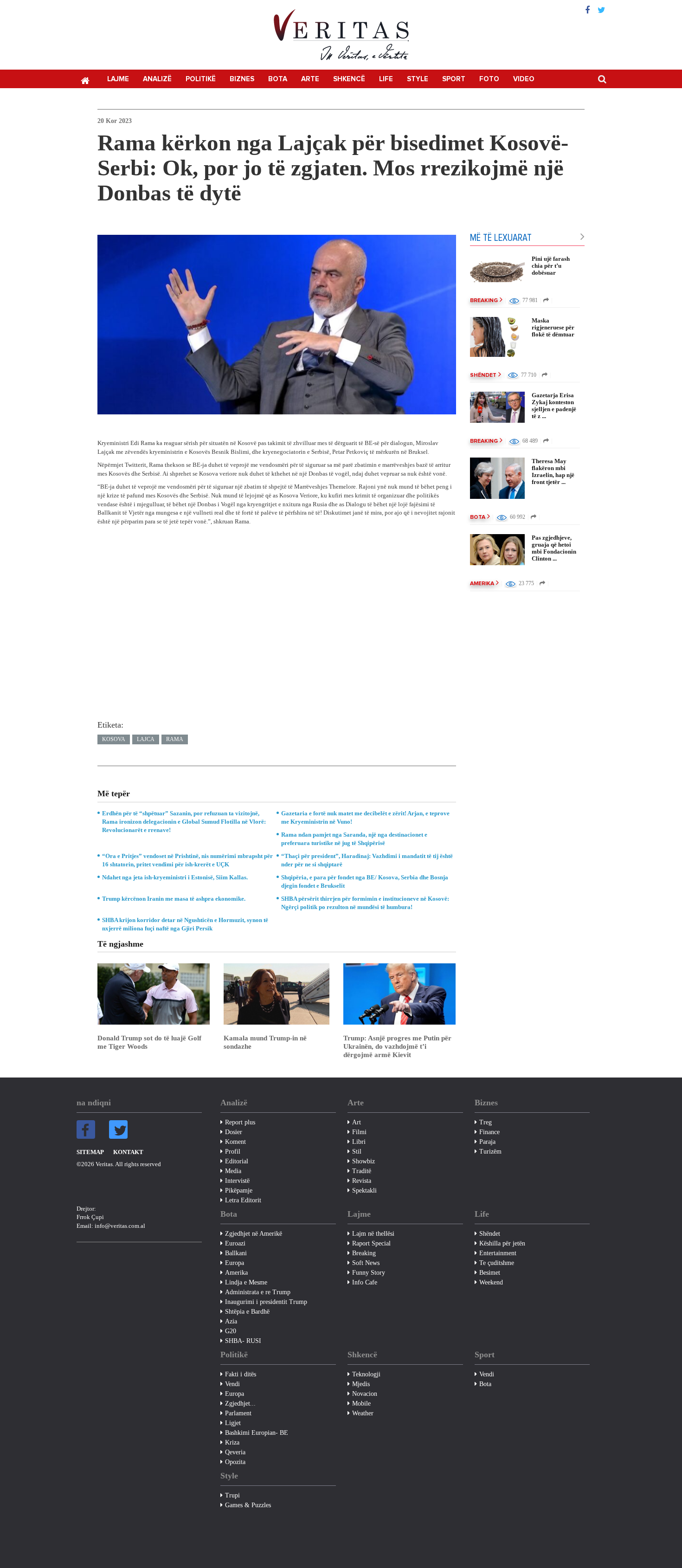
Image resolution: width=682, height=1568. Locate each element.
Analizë (157, 79)
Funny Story (368, 1272)
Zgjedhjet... (240, 1403)
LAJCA (145, 739)
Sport (453, 79)
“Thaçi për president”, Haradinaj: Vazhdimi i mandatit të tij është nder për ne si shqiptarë (367, 860)
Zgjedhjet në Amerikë (253, 1233)
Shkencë (349, 79)
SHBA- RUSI (243, 1340)
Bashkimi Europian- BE (256, 1432)
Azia (231, 1321)
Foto (489, 79)
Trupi (232, 1495)
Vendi (232, 1384)
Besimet (489, 1272)
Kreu (85, 79)
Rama (174, 739)
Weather (362, 1413)
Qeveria (235, 1452)
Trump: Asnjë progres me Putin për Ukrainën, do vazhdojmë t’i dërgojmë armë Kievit (397, 1046)
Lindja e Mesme (246, 1282)
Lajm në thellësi (373, 1233)
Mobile (361, 1403)
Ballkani (236, 1253)
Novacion (364, 1393)
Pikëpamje (238, 1190)
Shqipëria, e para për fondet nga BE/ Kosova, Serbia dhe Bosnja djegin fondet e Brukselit (364, 881)
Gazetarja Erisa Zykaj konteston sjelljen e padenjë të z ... (554, 405)
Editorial (236, 1161)
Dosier (233, 1132)
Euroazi (235, 1243)
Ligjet (233, 1423)
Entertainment (497, 1253)
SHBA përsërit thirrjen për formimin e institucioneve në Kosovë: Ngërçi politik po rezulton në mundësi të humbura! (365, 902)
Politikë (201, 79)
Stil (356, 1151)
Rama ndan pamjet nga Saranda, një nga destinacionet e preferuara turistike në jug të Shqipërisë (354, 838)
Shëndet (483, 375)
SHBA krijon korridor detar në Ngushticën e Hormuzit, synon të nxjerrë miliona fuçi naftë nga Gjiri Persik (185, 924)
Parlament (238, 1413)
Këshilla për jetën (502, 1243)
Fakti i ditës (240, 1374)
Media (233, 1171)
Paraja (487, 1141)
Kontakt (128, 1152)
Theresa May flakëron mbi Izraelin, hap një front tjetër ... (553, 471)
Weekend (491, 1282)
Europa (234, 1262)
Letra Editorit (243, 1200)
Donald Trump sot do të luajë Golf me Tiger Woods (149, 1042)
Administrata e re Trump (257, 1292)
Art (356, 1122)
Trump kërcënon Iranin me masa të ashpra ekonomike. (173, 898)
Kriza (232, 1442)
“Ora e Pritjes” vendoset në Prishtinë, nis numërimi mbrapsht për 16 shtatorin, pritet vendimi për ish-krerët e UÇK (187, 860)
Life (386, 79)
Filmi (359, 1132)
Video (523, 79)
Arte (310, 79)
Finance (489, 1132)
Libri (359, 1141)
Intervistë (237, 1180)
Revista (361, 1180)
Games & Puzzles (248, 1505)
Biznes (242, 79)
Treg (485, 1122)
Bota (277, 79)
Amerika (482, 584)
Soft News (366, 1262)
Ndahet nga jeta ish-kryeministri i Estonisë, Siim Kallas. (175, 877)
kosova (113, 739)
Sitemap (90, 1152)
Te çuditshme (496, 1262)
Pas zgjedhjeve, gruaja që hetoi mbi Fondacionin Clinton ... (554, 548)
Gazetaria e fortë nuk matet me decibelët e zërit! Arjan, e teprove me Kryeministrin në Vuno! (365, 817)
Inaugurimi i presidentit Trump (266, 1301)
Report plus (240, 1122)
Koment (235, 1141)
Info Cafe (364, 1282)
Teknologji (366, 1374)
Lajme (118, 79)
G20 (230, 1331)
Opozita (235, 1461)
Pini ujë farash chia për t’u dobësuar (551, 265)
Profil (232, 1151)
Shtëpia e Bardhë (247, 1311)
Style (417, 79)
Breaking (484, 300)
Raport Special (371, 1243)
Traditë (361, 1171)
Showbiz (363, 1161)
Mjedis (361, 1384)
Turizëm (490, 1151)
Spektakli (364, 1190)
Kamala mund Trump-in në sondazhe (265, 1042)
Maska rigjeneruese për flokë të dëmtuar (553, 327)
